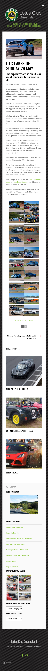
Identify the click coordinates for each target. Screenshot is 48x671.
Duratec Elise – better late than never (19, 538)
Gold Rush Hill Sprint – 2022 (19, 430)
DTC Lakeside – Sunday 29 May (19, 66)
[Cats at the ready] (31, 206)
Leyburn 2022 (12, 472)
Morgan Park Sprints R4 (17, 389)
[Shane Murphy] (31, 217)
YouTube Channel (21, 182)
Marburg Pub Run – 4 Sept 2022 (17, 550)
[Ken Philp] (16, 264)
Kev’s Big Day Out (12, 533)
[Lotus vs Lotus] (16, 310)
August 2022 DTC (12, 567)
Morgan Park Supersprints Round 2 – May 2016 (21, 337)
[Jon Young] (16, 217)
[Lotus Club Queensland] (23, 14)
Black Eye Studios (35, 646)
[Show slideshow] (24, 320)
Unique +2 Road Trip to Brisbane (17, 555)
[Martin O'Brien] (31, 298)
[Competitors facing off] (31, 252)
